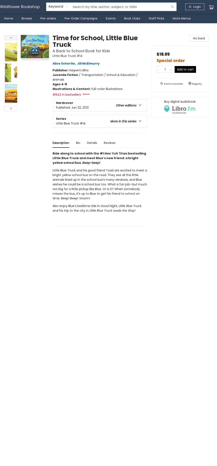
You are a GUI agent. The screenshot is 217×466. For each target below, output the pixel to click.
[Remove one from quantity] (159, 69)
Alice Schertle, (65, 63)
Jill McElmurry (88, 63)
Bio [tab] (78, 143)
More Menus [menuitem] (182, 18)
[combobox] (58, 7)
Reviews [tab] (109, 143)
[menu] (108, 18)
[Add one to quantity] (170, 69)
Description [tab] (61, 143)
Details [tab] (92, 143)
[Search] (172, 7)
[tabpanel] (100, 188)
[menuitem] (8, 18)
